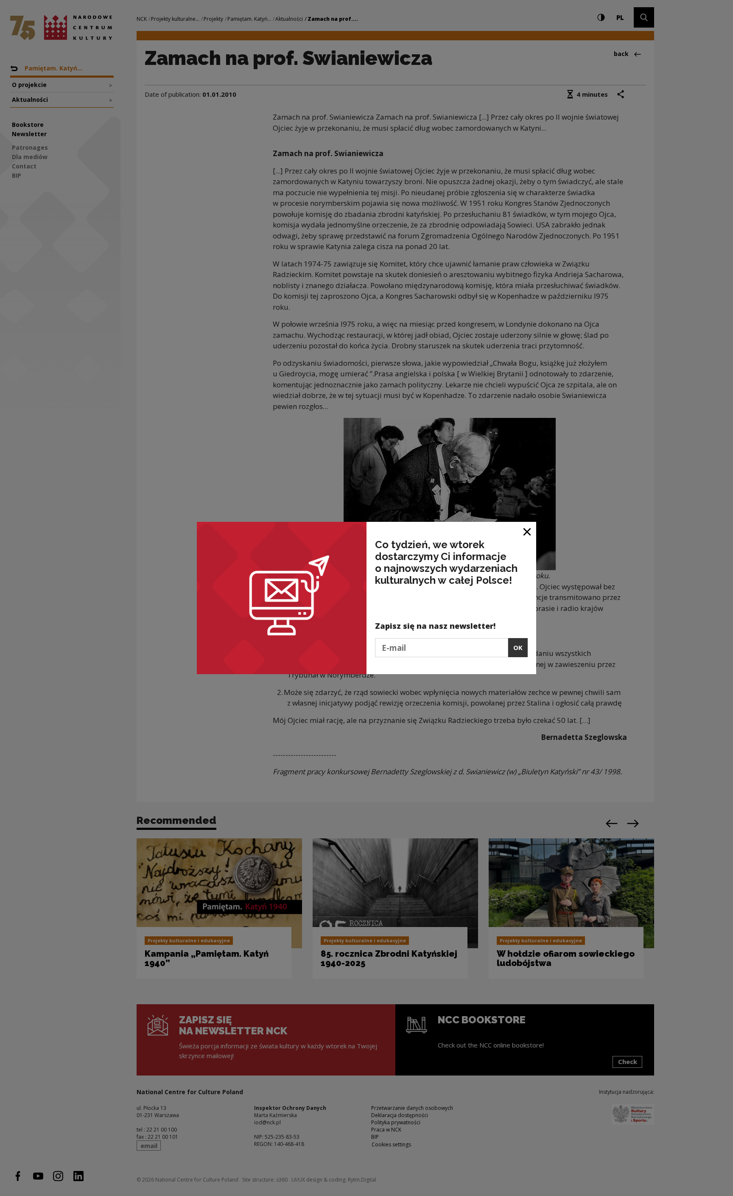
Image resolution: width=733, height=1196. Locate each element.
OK (518, 647)
